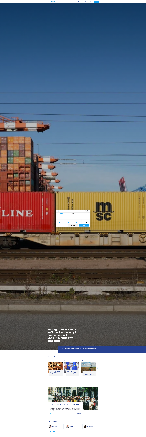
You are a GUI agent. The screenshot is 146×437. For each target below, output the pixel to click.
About (90, 1)
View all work (51, 382)
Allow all (84, 225)
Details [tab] (73, 213)
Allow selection (73, 225)
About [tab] (84, 213)
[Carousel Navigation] (73, 368)
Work (79, 1)
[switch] (69, 222)
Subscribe (96, 1)
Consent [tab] (61, 213)
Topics (76, 1)
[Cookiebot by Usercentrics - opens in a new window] (86, 211)
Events (86, 1)
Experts (83, 1)
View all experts (52, 431)
